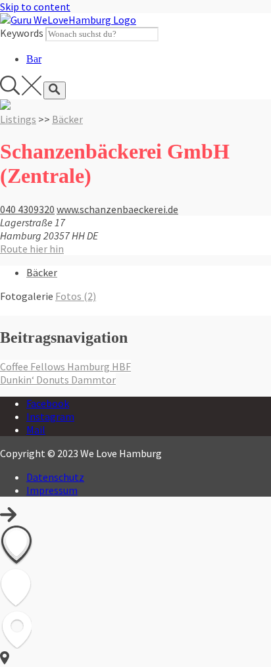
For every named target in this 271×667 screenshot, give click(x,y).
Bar (33, 58)
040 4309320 (27, 209)
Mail (35, 429)
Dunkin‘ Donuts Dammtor (58, 379)
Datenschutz (55, 476)
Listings (18, 119)
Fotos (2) (75, 296)
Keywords (21, 32)
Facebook (47, 403)
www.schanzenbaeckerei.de (117, 209)
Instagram (50, 416)
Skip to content (35, 6)
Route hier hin (32, 248)
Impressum (52, 490)
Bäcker (67, 119)
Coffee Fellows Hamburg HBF (65, 366)
